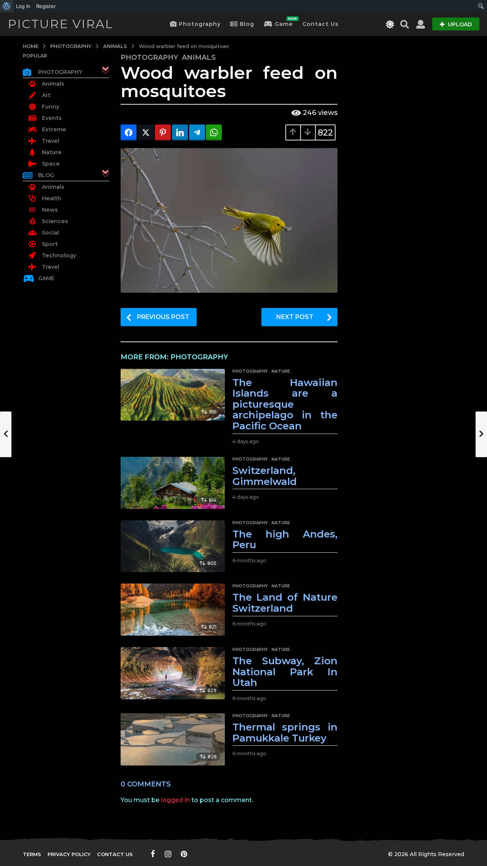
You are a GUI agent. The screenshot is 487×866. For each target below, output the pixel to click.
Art (46, 95)
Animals (199, 57)
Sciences (55, 221)
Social (50, 232)
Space (51, 163)
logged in (175, 800)
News (50, 209)
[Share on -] (129, 132)
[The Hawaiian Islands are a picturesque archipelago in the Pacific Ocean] (172, 395)
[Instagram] (168, 854)
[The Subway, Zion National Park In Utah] (172, 673)
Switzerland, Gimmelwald (264, 476)
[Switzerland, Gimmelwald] (172, 483)
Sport (50, 244)
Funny (50, 106)
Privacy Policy (69, 854)
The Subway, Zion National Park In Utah (284, 672)
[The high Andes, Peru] (172, 546)
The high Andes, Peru (284, 539)
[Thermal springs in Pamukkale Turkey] (172, 739)
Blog (247, 24)
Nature (281, 371)
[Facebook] (153, 854)
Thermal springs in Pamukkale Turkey (284, 732)
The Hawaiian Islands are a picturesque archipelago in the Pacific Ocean (284, 404)
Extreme (54, 129)
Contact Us (320, 24)
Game (284, 22)
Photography (200, 24)
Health (51, 198)
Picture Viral (60, 23)
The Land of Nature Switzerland (284, 602)
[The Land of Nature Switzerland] (172, 610)
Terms (32, 854)
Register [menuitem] (46, 6)
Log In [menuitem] (23, 6)
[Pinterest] (184, 854)
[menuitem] (6, 6)
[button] (390, 24)
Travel (50, 140)
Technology (59, 255)
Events (52, 118)
